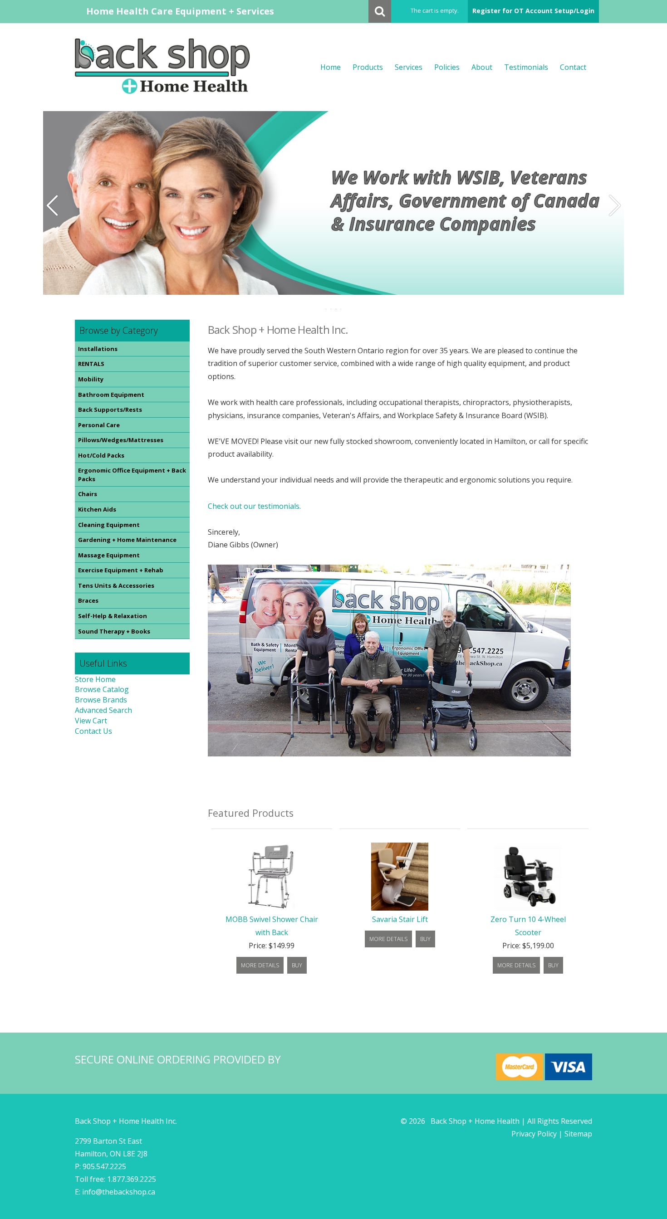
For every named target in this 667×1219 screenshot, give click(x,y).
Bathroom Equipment (111, 394)
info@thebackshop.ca (118, 1192)
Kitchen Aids (97, 509)
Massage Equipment (109, 555)
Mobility (90, 379)
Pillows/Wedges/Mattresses (120, 440)
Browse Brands (101, 700)
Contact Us (93, 731)
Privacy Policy (534, 1134)
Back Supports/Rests (110, 409)
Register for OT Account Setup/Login (533, 10)
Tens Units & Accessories (116, 585)
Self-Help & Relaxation (112, 616)
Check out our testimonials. (254, 506)
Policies (447, 67)
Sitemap (578, 1134)
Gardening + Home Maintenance (127, 540)
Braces (88, 600)
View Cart (91, 721)
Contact (573, 67)
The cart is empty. (435, 10)
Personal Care (99, 425)
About (481, 67)
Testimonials (526, 67)
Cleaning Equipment (109, 525)
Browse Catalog (102, 689)
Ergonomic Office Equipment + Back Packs (132, 474)
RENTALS (91, 364)
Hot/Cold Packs (101, 455)
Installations (98, 349)
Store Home (95, 679)
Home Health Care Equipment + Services (180, 11)
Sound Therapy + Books (114, 631)
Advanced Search (103, 710)
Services (408, 67)
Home (330, 67)
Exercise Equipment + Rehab (120, 570)
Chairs (87, 494)
